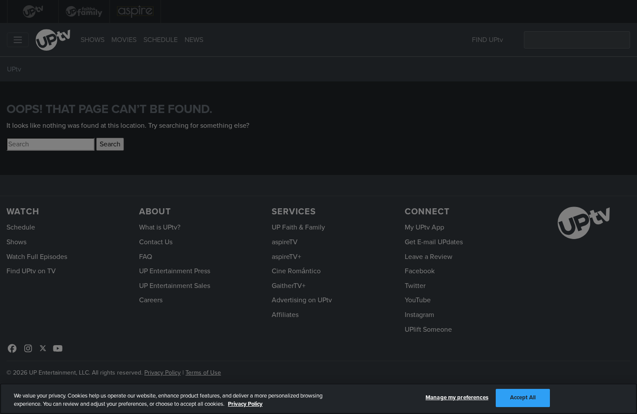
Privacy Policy (245, 404)
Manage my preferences (457, 397)
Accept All (523, 397)
